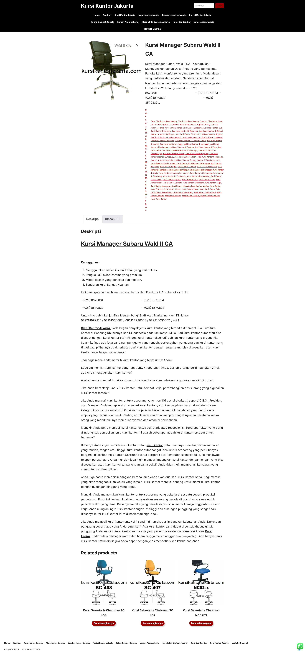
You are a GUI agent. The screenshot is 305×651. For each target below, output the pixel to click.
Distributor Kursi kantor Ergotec (192, 121)
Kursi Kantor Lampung (160, 186)
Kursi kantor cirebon (187, 166)
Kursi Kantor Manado (180, 186)
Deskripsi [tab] (92, 219)
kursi (218, 160)
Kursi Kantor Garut (207, 179)
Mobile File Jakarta (190, 196)
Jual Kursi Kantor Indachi (185, 157)
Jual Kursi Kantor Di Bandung (185, 131)
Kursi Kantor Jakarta (107, 5)
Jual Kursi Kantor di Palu (206, 147)
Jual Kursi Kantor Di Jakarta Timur (190, 140)
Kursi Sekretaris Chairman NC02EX (201, 613)
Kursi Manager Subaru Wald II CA (127, 243)
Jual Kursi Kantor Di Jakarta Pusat (197, 137)
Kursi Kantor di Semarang (198, 176)
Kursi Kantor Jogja (213, 183)
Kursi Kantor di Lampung (201, 173)
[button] (137, 45)
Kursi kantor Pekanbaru (161, 192)
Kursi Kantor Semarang (183, 192)
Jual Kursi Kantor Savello (162, 160)
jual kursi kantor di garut (212, 134)
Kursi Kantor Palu (212, 189)
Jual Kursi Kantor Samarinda (210, 157)
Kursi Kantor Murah (172, 189)
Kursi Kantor (182, 163)
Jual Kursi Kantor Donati (173, 153)
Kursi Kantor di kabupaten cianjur (174, 173)
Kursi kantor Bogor (168, 166)
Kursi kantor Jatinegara (193, 183)
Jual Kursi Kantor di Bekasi (211, 131)
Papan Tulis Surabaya (210, 196)
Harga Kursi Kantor (167, 128)
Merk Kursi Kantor (173, 196)
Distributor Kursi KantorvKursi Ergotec (187, 124)
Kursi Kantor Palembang (192, 189)
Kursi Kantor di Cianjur (178, 170)
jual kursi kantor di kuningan (196, 144)
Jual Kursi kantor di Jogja (171, 144)
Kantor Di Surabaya (206, 160)
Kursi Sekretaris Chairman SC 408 (104, 613)
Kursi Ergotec (169, 163)
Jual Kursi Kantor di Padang (181, 147)
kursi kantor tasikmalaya (205, 192)
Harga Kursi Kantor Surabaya (189, 128)
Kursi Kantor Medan (200, 186)
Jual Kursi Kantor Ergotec (197, 153)
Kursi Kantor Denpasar (207, 166)
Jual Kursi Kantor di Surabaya (184, 150)
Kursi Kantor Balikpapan (199, 163)
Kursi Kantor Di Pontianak (174, 176)
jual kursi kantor (210, 128)
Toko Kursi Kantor (159, 199)
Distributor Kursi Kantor (166, 121)
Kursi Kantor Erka (190, 179)
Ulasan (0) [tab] (112, 219)
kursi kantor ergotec (172, 179)
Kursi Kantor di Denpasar (201, 170)
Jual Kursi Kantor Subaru (185, 160)
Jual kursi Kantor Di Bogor (162, 134)
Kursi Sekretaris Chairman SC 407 (152, 613)
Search (220, 5)
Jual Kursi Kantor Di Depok (187, 134)
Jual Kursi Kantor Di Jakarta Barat (166, 137)
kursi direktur (156, 163)
